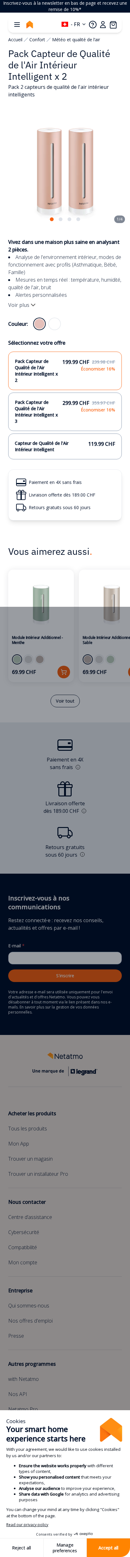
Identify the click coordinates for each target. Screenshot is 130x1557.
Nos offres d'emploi (30, 1320)
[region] (65, 6)
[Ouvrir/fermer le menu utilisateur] (103, 24)
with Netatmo (23, 1379)
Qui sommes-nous (28, 1305)
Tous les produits (27, 1128)
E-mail (16, 946)
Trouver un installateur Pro (38, 1173)
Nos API (17, 1394)
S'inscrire (65, 976)
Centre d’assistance (30, 1217)
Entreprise (20, 1290)
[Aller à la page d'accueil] (29, 24)
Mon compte (22, 1262)
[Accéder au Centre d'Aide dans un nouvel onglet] (93, 24)
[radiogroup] (47, 324)
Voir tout (65, 701)
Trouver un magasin (30, 1158)
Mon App (18, 1143)
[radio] (39, 324)
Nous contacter (27, 1201)
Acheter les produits (32, 1113)
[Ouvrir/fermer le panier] (113, 24)
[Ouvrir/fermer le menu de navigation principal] (17, 24)
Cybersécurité (23, 1232)
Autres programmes (32, 1363)
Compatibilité (22, 1247)
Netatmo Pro (23, 1409)
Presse (16, 1335)
